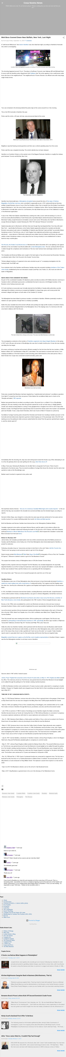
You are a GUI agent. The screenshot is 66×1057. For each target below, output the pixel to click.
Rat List (5, 915)
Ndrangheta (20, 797)
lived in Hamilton (24, 44)
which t (37, 462)
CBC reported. (17, 398)
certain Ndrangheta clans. (38, 247)
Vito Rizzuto (28, 797)
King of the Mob (34, 554)
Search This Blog (8, 911)
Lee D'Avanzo (7, 901)
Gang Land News (8, 945)
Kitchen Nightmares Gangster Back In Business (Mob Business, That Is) (26, 975)
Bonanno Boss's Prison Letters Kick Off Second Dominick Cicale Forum (26, 995)
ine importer (54, 509)
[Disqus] (33, 821)
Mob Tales (6, 932)
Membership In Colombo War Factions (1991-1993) (17, 914)
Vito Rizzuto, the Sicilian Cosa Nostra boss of (14, 244)
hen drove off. (43, 462)
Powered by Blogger (34, 920)
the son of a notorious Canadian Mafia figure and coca (35, 509)
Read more (61, 970)
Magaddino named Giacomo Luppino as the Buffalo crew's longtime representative (24, 637)
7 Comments (28, 40)
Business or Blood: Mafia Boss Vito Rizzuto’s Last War (22, 531)
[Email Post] (2, 790)
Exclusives (6, 906)
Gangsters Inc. (7, 937)
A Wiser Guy (7, 943)
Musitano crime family (8, 797)
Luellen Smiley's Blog (9, 934)
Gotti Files (6, 908)
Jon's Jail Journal (8, 935)
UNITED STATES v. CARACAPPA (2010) (15, 903)
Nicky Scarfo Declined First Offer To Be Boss (17, 1016)
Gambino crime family (33, 793)
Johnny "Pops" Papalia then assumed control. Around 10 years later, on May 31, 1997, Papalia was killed (30, 678)
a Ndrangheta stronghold (25, 201)
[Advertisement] (33, 22)
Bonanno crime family (8, 793)
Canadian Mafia (20, 793)
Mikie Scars (6, 917)
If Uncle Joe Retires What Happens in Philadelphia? (19, 955)
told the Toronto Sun (55, 548)
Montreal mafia (53, 793)
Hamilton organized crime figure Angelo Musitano (42, 341)
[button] (64, 38)
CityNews (32, 73)
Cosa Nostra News (33, 3)
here (20, 533)
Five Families (7, 905)
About (5, 900)
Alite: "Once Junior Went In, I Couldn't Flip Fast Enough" (20, 1036)
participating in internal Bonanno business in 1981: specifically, (26, 620)
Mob (25, 554)
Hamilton (44, 793)
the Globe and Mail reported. (42, 519)
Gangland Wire (7, 942)
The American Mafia (9, 940)
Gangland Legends (8, 938)
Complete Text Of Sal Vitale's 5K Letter (14, 912)
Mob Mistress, (18, 554)
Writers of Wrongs (8, 931)
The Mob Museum (8, 946)
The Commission (8, 909)
